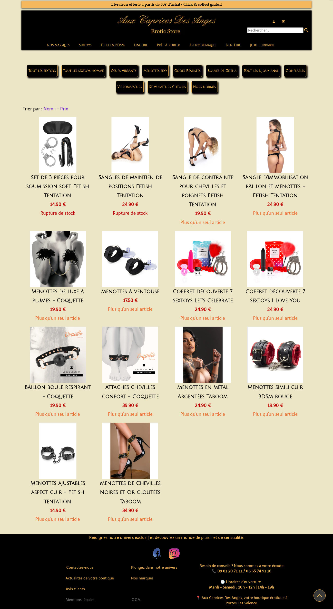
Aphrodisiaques (202, 45)
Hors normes (204, 87)
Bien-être (233, 45)
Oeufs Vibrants (123, 71)
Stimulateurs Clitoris (167, 87)
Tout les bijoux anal (261, 71)
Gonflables (295, 71)
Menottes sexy (155, 71)
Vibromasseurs (130, 87)
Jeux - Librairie (262, 45)
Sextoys (85, 45)
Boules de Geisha (222, 71)
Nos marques (58, 45)
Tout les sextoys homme (83, 71)
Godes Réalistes (187, 71)
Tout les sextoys (42, 71)
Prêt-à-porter (168, 45)
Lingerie (140, 45)
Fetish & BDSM (113, 45)
